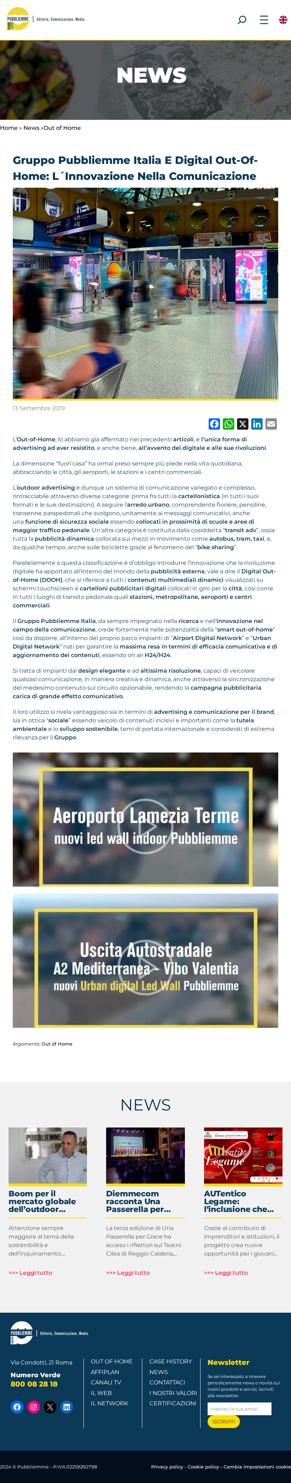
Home (9, 128)
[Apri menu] (264, 20)
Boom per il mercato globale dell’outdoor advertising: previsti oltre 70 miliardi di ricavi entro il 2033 (42, 1201)
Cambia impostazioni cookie (257, 1467)
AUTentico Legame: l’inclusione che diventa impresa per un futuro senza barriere (237, 1201)
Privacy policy (167, 1467)
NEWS (145, 1104)
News (31, 128)
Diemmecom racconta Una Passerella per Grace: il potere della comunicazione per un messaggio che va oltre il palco (145, 1201)
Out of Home (62, 128)
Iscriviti (224, 1421)
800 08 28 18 (34, 1384)
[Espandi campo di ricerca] (242, 19)
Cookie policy (203, 1467)
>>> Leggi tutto (30, 1273)
